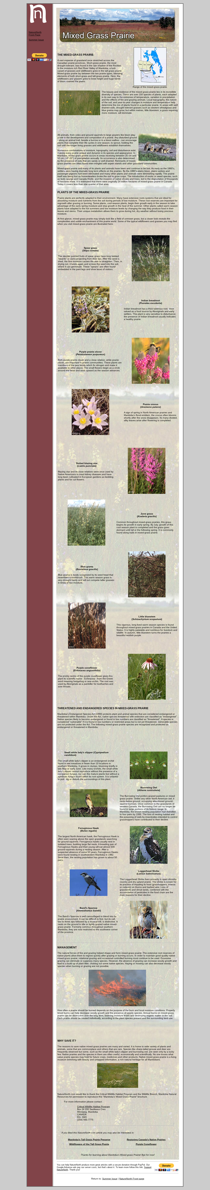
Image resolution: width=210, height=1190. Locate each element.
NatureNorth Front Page (35, 33)
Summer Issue (36, 39)
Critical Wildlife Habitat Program (93, 1106)
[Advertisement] (117, 123)
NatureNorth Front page (131, 1178)
